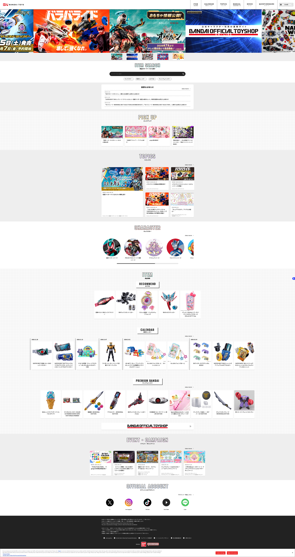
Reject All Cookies (232, 553)
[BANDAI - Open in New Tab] (143, 544)
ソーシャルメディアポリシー (162, 538)
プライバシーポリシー (143, 530)
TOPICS (223, 4)
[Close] (292, 552)
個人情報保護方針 (177, 538)
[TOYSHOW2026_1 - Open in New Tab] (224, 31)
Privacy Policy (6, 554)
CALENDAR (209, 4)
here (59, 551)
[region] (147, 553)
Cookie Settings (220, 553)
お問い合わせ (188, 538)
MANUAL (237, 4)
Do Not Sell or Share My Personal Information (126, 538)
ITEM (195, 4)
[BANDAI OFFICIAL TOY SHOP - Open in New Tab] (147, 426)
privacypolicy (109, 538)
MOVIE (250, 4)
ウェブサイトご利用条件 (146, 538)
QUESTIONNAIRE (266, 4)
